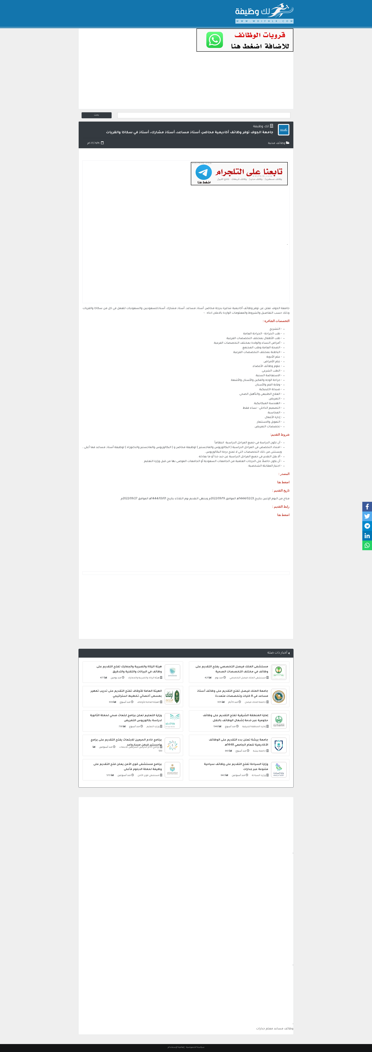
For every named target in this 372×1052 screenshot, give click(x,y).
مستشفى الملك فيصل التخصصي (247, 678)
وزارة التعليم (152, 727)
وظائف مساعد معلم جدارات (274, 1029)
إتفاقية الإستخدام (176, 1047)
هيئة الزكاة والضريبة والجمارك (143, 678)
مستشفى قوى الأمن (148, 775)
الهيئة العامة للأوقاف (148, 702)
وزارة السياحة (258, 775)
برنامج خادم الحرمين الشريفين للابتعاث (139, 747)
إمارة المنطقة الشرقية (254, 727)
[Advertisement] (186, 82)
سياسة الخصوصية (195, 1047)
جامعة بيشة (259, 751)
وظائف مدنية (277, 143)
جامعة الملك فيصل (255, 702)
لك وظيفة (261, 127)
